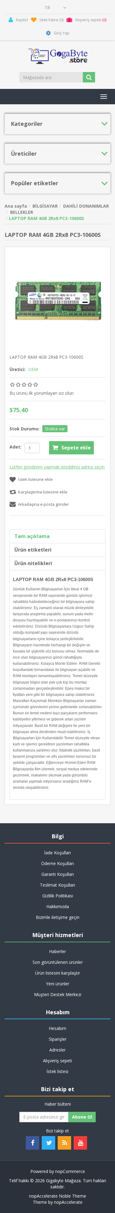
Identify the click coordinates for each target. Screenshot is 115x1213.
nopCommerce (70, 1171)
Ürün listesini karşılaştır (57, 973)
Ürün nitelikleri (33, 563)
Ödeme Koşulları (57, 863)
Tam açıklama (32, 536)
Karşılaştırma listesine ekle (42, 492)
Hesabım (57, 1028)
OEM (33, 369)
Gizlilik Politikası (57, 896)
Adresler (57, 1050)
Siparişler (58, 1039)
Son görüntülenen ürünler (58, 962)
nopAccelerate (68, 1202)
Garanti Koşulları (57, 874)
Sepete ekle (76, 447)
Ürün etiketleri (33, 549)
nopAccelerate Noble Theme (57, 1196)
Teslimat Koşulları (57, 885)
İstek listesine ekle (35, 479)
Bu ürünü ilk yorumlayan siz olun (42, 393)
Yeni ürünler (57, 984)
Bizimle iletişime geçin (57, 917)
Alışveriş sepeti (57, 1060)
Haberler (57, 951)
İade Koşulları (57, 853)
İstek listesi (57, 1071)
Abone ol (82, 1117)
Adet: (15, 447)
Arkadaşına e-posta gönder (43, 504)
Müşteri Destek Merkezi (57, 994)
